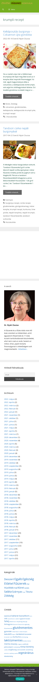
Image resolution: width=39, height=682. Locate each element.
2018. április (9, 520)
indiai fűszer (15, 631)
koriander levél (8, 637)
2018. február (9, 526)
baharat (15, 616)
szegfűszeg (12, 650)
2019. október (10, 463)
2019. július (9, 472)
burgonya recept (12, 203)
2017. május (9, 555)
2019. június (9, 475)
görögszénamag (22, 206)
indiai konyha (23, 631)
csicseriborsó (11, 619)
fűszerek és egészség (23, 624)
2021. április (9, 431)
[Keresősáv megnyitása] (3, 9)
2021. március (10, 434)
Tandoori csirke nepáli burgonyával (15, 129)
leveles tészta (27, 641)
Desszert (9, 579)
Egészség (28, 579)
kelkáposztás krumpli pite (24, 110)
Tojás (24, 592)
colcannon (10, 107)
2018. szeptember (11, 504)
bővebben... (23, 349)
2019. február (9, 488)
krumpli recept (9, 113)
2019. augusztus (11, 469)
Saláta (8, 591)
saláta (6, 650)
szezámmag (29, 650)
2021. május (9, 428)
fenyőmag (19, 621)
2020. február (9, 450)
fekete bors (12, 621)
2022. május (9, 399)
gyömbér (8, 631)
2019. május (9, 479)
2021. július (9, 421)
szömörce (7, 653)
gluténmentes (20, 107)
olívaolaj (13, 644)
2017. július (9, 549)
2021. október (10, 418)
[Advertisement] (19, 254)
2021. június (9, 424)
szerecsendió (21, 650)
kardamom (20, 634)
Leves (26, 588)
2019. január (9, 491)
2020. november (10, 440)
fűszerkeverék (8, 628)
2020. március (10, 447)
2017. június (9, 552)
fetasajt (25, 621)
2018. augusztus (11, 507)
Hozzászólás (11, 222)
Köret (8, 104)
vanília (16, 653)
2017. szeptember (11, 542)
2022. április (9, 402)
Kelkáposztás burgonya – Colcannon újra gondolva (17, 33)
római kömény (27, 646)
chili (5, 618)
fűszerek (15, 624)
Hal (28, 584)
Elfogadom (20, 679)
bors (31, 616)
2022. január (9, 412)
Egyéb (18, 579)
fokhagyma (8, 624)
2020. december (10, 437)
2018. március (10, 523)
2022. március (10, 405)
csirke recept (25, 203)
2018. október (10, 501)
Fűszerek (20, 583)
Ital (15, 587)
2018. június (9, 514)
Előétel (8, 583)
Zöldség (14, 104)
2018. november (10, 498)
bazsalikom (24, 616)
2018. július (9, 510)
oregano (19, 644)
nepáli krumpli (28, 212)
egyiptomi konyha (24, 619)
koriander (28, 634)
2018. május (9, 517)
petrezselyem (8, 647)
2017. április (9, 558)
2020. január (9, 453)
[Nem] (36, 674)
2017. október (10, 539)
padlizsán (25, 644)
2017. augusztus (11, 545)
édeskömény (8, 656)
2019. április (9, 482)
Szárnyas (9, 200)
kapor (14, 634)
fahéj (6, 621)
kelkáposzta (8, 110)
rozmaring (17, 647)
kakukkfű (8, 634)
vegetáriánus (25, 653)
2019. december (10, 456)
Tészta (29, 591)
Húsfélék (9, 587)
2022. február (9, 408)
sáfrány (12, 653)
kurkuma (27, 209)
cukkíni (17, 619)
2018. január (9, 530)
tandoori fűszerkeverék (12, 216)
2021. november (10, 415)
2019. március (10, 485)
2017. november (10, 536)
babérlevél (7, 616)
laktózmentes (13, 640)
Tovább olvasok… (12, 96)
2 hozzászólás (11, 116)
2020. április (9, 444)
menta (7, 644)
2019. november (10, 459)
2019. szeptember (11, 466)
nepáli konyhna (15, 212)
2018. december (10, 495)
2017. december (10, 533)
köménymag (24, 637)
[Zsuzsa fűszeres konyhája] (17, 3)
